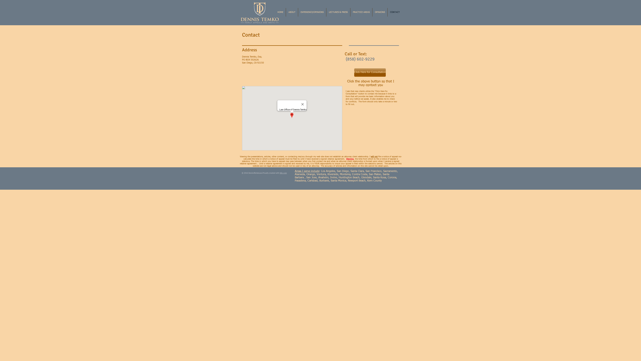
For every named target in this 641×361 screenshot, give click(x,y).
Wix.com (283, 173)
